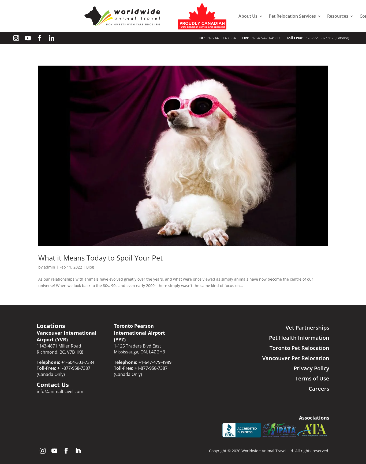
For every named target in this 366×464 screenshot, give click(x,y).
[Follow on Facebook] (40, 38)
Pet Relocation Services (292, 16)
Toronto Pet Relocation (299, 348)
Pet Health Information (299, 337)
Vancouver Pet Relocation (295, 358)
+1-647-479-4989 (265, 37)
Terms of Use (312, 378)
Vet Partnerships (307, 327)
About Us (247, 16)
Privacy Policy (311, 368)
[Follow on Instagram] (16, 38)
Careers (319, 388)
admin (49, 267)
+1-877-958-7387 (319, 37)
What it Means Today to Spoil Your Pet (100, 258)
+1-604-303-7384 (221, 37)
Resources (337, 16)
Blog (90, 267)
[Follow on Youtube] (28, 38)
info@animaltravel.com (60, 391)
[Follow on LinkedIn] (51, 38)
